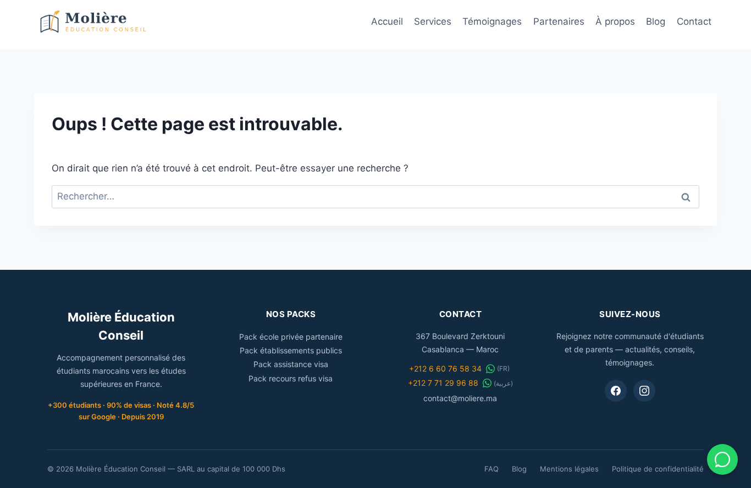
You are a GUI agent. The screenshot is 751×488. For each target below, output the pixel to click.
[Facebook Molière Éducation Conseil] (616, 391)
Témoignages (492, 21)
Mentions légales (569, 468)
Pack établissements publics (291, 350)
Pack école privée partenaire (291, 336)
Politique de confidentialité (658, 468)
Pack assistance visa (290, 364)
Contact (694, 21)
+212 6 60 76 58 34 (445, 368)
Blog (655, 21)
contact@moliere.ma (460, 398)
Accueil (387, 21)
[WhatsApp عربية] (487, 383)
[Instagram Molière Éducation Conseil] (644, 391)
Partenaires (558, 21)
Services (432, 21)
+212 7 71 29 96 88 (443, 382)
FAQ (491, 468)
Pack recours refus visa (291, 378)
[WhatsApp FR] (490, 368)
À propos (615, 21)
